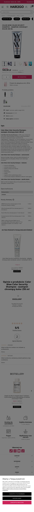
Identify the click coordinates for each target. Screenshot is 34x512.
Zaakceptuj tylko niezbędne (17, 494)
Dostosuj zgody (17, 498)
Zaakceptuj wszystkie (17, 502)
